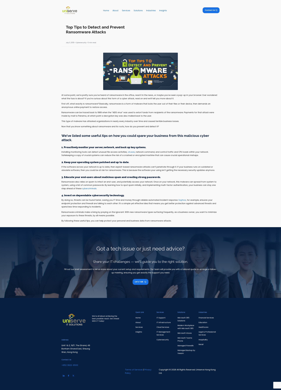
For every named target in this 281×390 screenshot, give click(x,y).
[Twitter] (73, 375)
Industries (151, 10)
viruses (131, 152)
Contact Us (66, 359)
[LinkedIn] (63, 375)
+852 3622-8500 (69, 365)
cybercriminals (89, 188)
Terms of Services (134, 369)
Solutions (138, 10)
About (115, 10)
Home (106, 10)
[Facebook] (68, 375)
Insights (163, 10)
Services (126, 10)
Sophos (182, 200)
